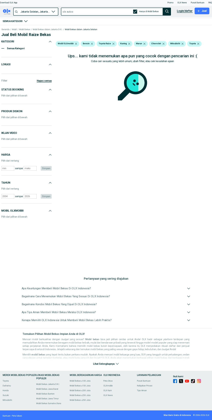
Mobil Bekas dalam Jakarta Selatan (81, 29)
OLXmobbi (108, 386)
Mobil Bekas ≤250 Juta (80, 395)
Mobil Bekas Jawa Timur (47, 398)
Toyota (6, 381)
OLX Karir (107, 390)
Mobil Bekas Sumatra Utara (48, 403)
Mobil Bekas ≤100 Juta (80, 381)
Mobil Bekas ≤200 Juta (80, 390)
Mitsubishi (7, 400)
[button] (8, 2)
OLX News (108, 395)
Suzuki (6, 395)
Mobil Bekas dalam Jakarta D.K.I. (47, 29)
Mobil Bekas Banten (45, 394)
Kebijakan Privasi (144, 386)
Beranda (5, 29)
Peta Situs (108, 381)
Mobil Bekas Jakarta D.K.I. (48, 384)
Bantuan (6, 416)
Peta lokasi (17, 416)
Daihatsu (7, 386)
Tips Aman (142, 390)
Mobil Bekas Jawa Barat (47, 389)
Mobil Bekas (24, 29)
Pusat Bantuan (144, 381)
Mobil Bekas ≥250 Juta (80, 400)
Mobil (14, 29)
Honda (6, 390)
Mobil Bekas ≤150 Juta (80, 386)
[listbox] (76, 44)
